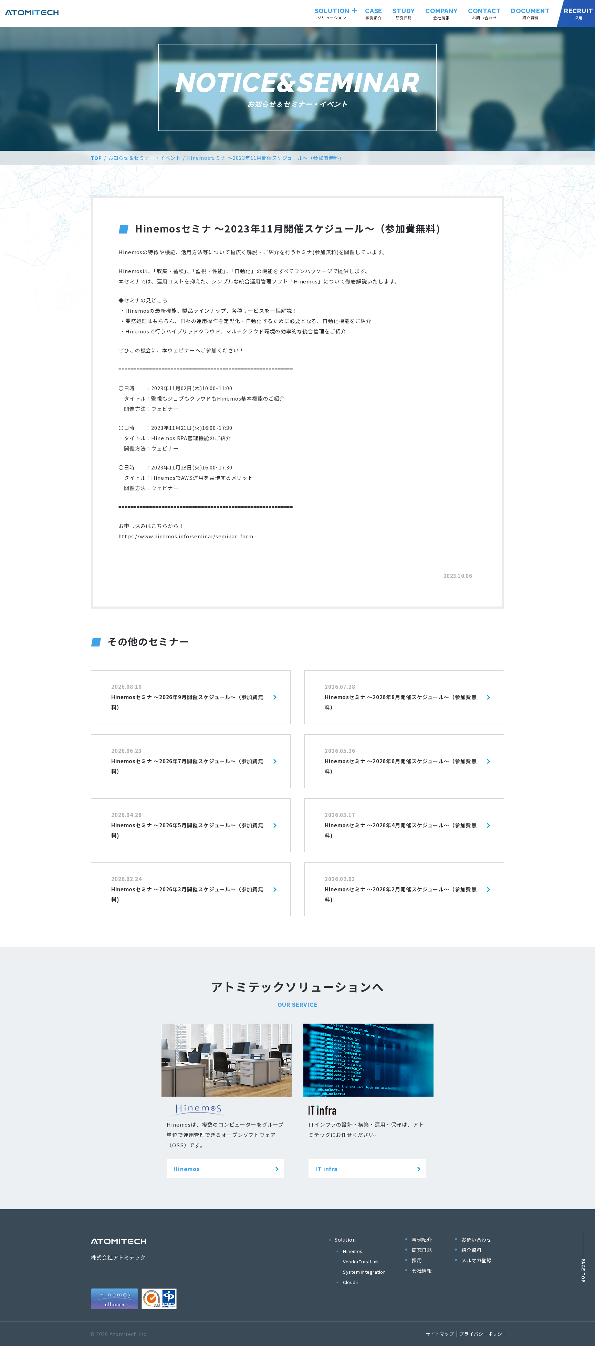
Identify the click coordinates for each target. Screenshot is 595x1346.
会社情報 (422, 1270)
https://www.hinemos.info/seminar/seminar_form (185, 536)
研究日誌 (422, 1249)
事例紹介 (422, 1239)
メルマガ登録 (476, 1260)
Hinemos (353, 1251)
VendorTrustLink (361, 1261)
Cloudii (350, 1282)
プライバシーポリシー (483, 1334)
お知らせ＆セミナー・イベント (144, 157)
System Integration (364, 1272)
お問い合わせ (476, 1239)
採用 (417, 1260)
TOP (96, 157)
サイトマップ (440, 1334)
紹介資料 (471, 1249)
